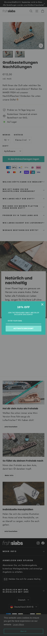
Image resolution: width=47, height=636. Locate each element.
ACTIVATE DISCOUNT (23, 328)
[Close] (42, 304)
